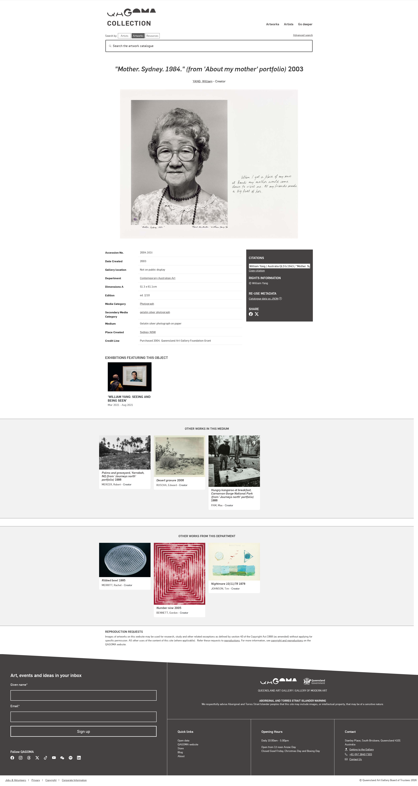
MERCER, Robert (111, 484)
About (181, 756)
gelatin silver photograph (155, 312)
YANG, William (202, 81)
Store (181, 748)
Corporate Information (74, 780)
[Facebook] (251, 314)
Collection (129, 23)
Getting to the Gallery (361, 749)
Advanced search (303, 35)
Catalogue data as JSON (263, 298)
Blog (180, 752)
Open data (183, 740)
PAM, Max (217, 505)
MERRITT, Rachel (112, 585)
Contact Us (355, 759)
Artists (288, 24)
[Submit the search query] (107, 46)
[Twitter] (257, 314)
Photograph (147, 303)
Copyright (50, 780)
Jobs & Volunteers (15, 780)
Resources (152, 35)
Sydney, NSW (148, 332)
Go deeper (305, 24)
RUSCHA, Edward (166, 485)
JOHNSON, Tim (220, 588)
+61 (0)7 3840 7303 (360, 754)
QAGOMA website (188, 744)
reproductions (232, 640)
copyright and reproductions (287, 640)
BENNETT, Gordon (167, 612)
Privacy (36, 780)
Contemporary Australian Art (157, 278)
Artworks (272, 24)
